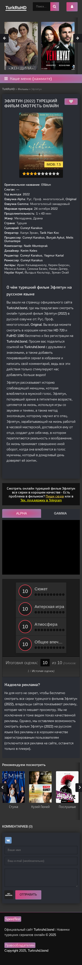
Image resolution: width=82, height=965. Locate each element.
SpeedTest (12, 919)
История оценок (43, 671)
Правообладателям (20, 945)
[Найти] (54, 6)
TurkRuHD (8, 89)
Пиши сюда (55, 496)
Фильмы (23, 89)
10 (57, 173)
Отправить (28, 894)
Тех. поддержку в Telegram (41, 500)
